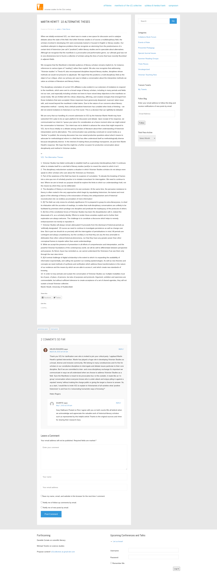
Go (173, 21)
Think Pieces (66, 29)
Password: (114, 557)
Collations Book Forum (147, 37)
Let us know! (118, 541)
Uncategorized (144, 69)
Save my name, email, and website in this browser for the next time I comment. (73, 496)
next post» (54, 329)
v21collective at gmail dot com (63, 552)
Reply (121, 349)
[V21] (40, 7)
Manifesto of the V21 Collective (128, 5)
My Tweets (142, 89)
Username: (114, 551)
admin (59, 29)
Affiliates (108, 5)
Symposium (173, 5)
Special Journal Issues (147, 53)
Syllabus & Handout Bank (155, 5)
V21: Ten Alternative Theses (52, 157)
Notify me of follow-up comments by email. (60, 503)
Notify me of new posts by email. (56, 508)
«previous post (43, 329)
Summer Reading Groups (148, 59)
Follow (141, 123)
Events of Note (144, 42)
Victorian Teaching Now (147, 75)
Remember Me (118, 563)
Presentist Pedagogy (146, 48)
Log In (176, 569)
